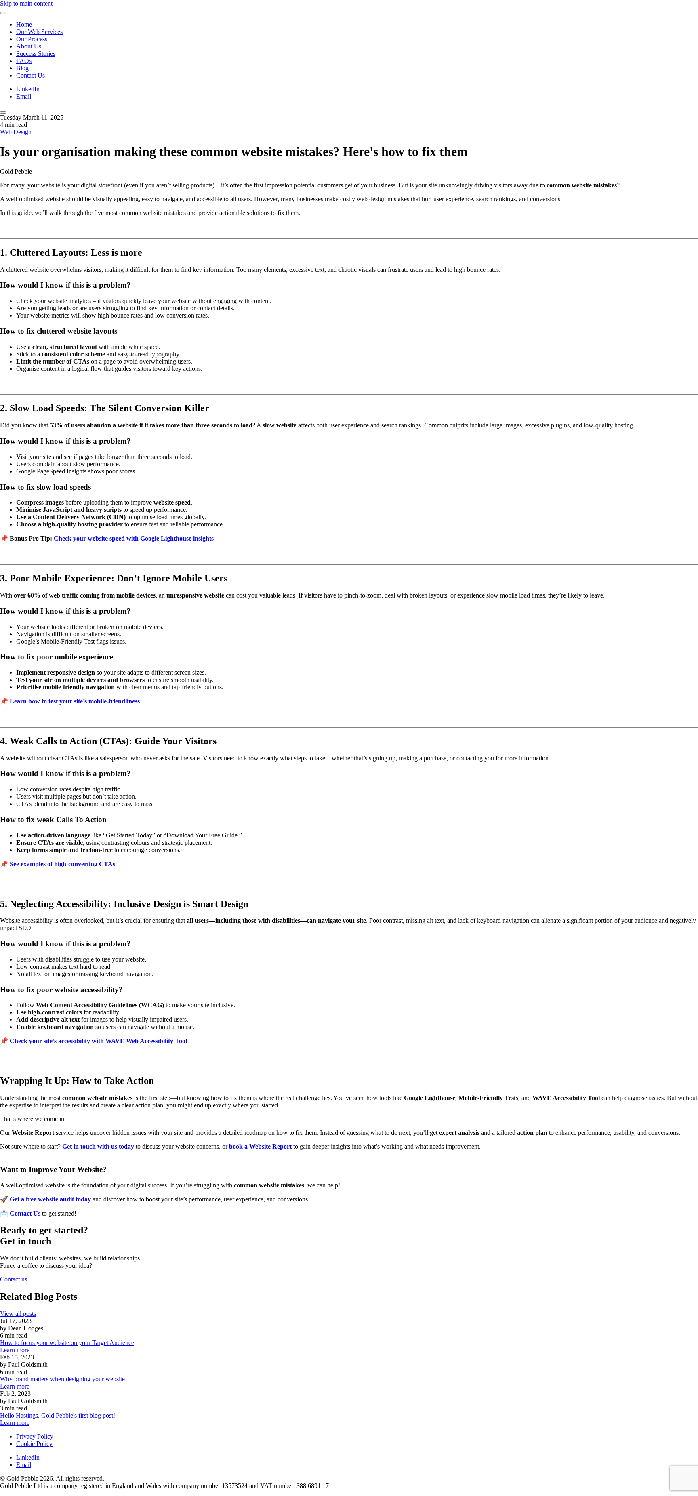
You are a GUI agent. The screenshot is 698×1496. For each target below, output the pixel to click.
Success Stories (35, 53)
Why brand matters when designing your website (62, 1379)
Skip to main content (26, 3)
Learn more (14, 1350)
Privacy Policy (34, 1436)
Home (24, 24)
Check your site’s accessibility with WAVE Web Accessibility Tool (98, 1040)
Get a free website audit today (50, 1199)
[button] (3, 13)
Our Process (31, 39)
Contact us (13, 1279)
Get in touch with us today (98, 1146)
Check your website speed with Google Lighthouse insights (134, 538)
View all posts (18, 1313)
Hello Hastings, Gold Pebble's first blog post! (57, 1415)
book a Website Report (260, 1146)
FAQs (24, 60)
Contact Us (30, 75)
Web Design (16, 131)
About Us (28, 46)
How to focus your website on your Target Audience (67, 1342)
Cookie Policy (34, 1443)
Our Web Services (39, 31)
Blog (22, 68)
